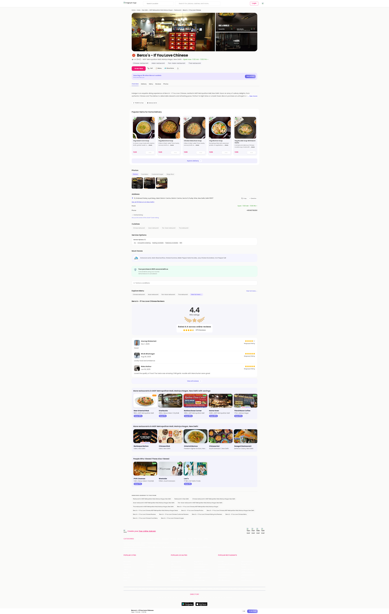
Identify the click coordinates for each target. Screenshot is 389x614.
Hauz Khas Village (177, 580)
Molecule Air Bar (223, 570)
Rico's (243, 578)
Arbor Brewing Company (226, 564)
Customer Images (157, 174)
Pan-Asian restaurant (168, 228)
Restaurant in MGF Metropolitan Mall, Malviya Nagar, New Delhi (152, 499)
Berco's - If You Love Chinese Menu (236, 514)
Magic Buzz (170, 174)
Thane (149, 575)
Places (203, 589)
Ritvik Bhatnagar (148, 354)
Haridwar (150, 580)
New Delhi (145, 10)
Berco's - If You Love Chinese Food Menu (145, 518)
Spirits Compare (172, 589)
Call (244, 611)
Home (133, 10)
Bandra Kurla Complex (178, 575)
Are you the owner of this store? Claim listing (145, 217)
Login (254, 3)
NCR (148, 570)
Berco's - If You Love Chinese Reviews (144, 514)
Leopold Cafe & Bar (248, 575)
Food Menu (144, 174)
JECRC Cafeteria (247, 572)
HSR (172, 564)
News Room (133, 589)
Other (206, 539)
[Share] (178, 68)
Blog (157, 589)
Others (229, 597)
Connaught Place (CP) (202, 578)
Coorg (149, 578)
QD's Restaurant (224, 580)
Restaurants (140, 539)
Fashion (157, 539)
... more (149, 145)
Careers (247, 589)
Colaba (196, 575)
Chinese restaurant (139, 228)
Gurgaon (150, 562)
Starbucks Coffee (224, 575)
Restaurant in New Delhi (181, 499)
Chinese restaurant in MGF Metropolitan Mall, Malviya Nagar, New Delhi (213, 499)
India (138, 10)
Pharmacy (198, 539)
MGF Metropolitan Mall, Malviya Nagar (161, 10)
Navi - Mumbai (129, 575)
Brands (216, 589)
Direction (253, 198)
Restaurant (177, 10)
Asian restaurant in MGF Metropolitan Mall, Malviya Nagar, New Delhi (153, 503)
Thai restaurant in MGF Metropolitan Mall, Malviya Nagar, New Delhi (153, 506)
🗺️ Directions (169, 68)
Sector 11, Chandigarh (178, 572)
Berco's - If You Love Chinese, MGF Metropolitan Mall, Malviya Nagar (197, 506)
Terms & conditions (142, 283)
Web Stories (256, 589)
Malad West (175, 578)
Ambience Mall (199, 567)
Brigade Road (198, 562)
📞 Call (150, 68)
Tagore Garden (199, 580)
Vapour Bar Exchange (225, 572)
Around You (150, 589)
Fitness (173, 539)
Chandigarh (151, 564)
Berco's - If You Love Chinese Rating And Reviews (207, 514)
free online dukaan (147, 531)
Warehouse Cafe (247, 570)
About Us (142, 589)
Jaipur (126, 570)
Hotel (190, 539)
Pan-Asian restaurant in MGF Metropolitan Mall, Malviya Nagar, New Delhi (200, 503)
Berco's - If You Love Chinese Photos (192, 510)
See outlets (250, 76)
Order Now (139, 69)
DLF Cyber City (176, 567)
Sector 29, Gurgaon (201, 564)
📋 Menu (158, 68)
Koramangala (175, 562)
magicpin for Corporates (228, 589)
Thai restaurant (183, 228)
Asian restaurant (153, 228)
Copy (245, 198)
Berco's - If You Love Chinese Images (172, 518)
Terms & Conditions (186, 589)
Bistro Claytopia (246, 562)
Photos (135, 174)
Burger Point (245, 564)
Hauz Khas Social (247, 580)
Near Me (163, 589)
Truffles (221, 562)
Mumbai (150, 572)
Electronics (181, 539)
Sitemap (197, 589)
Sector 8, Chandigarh (178, 570)
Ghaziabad (127, 567)
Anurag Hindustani (148, 341)
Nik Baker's (221, 567)
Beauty (150, 539)
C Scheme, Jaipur (200, 572)
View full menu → (251, 291)
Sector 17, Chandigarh (201, 570)
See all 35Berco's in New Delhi (143, 202)
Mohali (126, 572)
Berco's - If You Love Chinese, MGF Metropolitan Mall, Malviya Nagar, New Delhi (230, 510)
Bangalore (127, 564)
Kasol (125, 580)
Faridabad (150, 567)
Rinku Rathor (146, 366)
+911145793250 (252, 210)
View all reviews (193, 381)
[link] (144, 136)
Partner (209, 589)
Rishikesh (127, 578)
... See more (252, 96)
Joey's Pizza (222, 578)
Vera (240, 589)
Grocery (165, 539)
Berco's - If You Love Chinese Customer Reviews (174, 514)
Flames (243, 567)
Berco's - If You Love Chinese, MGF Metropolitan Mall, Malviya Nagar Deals (155, 510)
